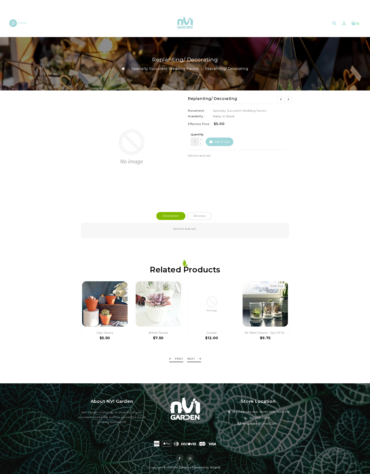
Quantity (197, 134)
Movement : (197, 110)
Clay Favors (105, 333)
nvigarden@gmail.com (260, 423)
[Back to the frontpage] (123, 69)
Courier (212, 333)
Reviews (199, 216)
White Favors (158, 333)
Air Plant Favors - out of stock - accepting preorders (283, 333)
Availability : (196, 116)
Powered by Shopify (206, 467)
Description (170, 216)
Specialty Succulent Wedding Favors (165, 69)
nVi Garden (181, 467)
